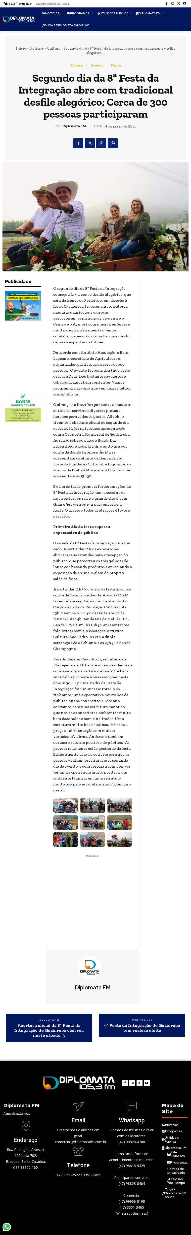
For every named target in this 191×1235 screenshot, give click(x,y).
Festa (116, 65)
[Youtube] (185, 4)
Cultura (53, 48)
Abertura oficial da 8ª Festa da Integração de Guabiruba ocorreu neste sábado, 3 (49, 1030)
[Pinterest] (101, 143)
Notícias (36, 48)
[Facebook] (167, 4)
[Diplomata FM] (93, 967)
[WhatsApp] (113, 143)
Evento (97, 65)
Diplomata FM (74, 126)
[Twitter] (179, 4)
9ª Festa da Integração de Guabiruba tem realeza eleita (142, 1028)
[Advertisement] (30, 356)
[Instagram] (173, 4)
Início (21, 48)
